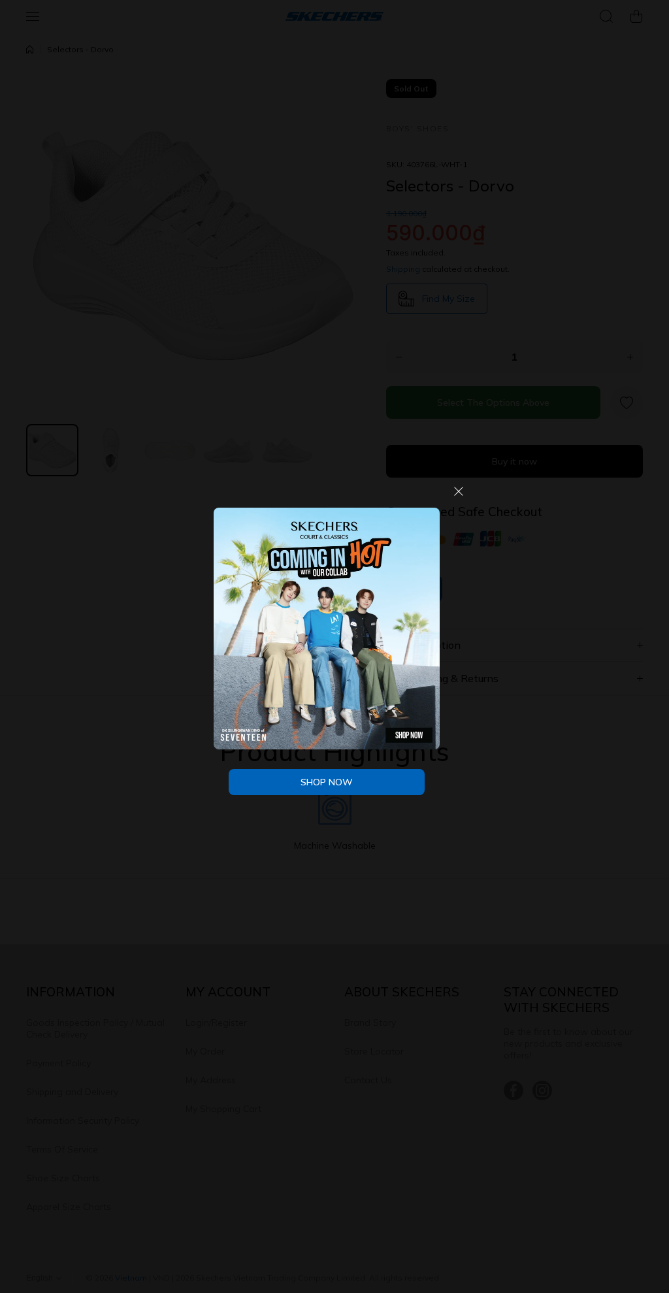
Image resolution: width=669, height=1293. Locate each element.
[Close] (458, 496)
